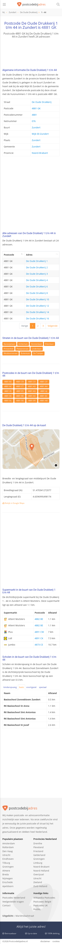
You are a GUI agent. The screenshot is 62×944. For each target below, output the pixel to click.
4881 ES (20, 391)
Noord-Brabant (40, 152)
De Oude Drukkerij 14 (37, 312)
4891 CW (39, 631)
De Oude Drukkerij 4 (37, 280)
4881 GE (20, 400)
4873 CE (39, 644)
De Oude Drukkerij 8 (37, 293)
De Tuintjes (38, 353)
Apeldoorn (8, 886)
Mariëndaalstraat (25, 915)
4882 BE (39, 619)
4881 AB (44, 400)
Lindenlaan (36, 348)
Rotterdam (8, 847)
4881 (34, 114)
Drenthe (37, 843)
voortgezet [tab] (31, 687)
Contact (6, 905)
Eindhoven (8, 858)
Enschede (7, 882)
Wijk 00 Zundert (40, 133)
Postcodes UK (40, 905)
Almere (6, 870)
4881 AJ (43, 391)
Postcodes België (42, 901)
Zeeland (37, 882)
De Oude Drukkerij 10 (37, 299)
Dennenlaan (36, 344)
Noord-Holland (41, 870)
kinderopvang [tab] (10, 687)
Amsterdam (8, 843)
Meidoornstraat (10, 353)
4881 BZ (8, 381)
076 (34, 121)
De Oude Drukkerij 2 (37, 267)
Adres (29, 254)
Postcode (9, 254)
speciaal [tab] (42, 687)
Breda (5, 874)
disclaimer (45, 941)
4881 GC (44, 396)
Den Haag (7, 851)
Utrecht (6, 855)
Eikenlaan (49, 344)
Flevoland (38, 847)
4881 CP (43, 381)
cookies (56, 941)
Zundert (36, 127)
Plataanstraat (22, 348)
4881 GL (8, 400)
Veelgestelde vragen (13, 901)
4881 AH (44, 386)
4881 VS (8, 391)
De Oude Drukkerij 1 (37, 261)
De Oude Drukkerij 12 (37, 305)
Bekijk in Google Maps (14, 503)
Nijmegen (7, 878)
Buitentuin (25, 353)
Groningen (8, 866)
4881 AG (32, 391)
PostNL (37, 909)
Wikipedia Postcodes (44, 897)
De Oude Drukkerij (42, 102)
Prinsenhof (8, 348)
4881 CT (20, 386)
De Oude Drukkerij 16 (37, 318)
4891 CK (39, 638)
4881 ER (31, 400)
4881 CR (20, 381)
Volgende (53, 325)
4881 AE (8, 396)
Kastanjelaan (9, 344)
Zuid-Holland (40, 886)
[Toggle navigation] (4, 4)
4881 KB (20, 396)
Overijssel (38, 874)
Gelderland (39, 855)
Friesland (38, 851)
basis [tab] (21, 687)
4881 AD (32, 386)
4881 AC (8, 386)
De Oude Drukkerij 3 (37, 273)
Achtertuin (23, 344)
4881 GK (48, 27)
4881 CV (31, 381)
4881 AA (32, 396)
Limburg (37, 862)
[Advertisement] (31, 195)
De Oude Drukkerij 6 (37, 286)
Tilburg (6, 862)
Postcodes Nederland (13, 897)
